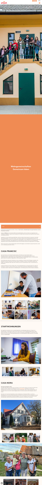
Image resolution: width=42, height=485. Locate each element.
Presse (39, 0)
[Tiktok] (36, 0)
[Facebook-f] (33, 0)
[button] (39, 3)
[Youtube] (35, 0)
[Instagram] (32, 0)
